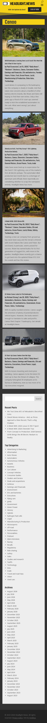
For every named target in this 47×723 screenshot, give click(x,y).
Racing (10, 542)
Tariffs (9, 562)
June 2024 (11, 666)
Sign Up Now (34, 9)
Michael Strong (12, 297)
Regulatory (11, 547)
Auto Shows (12, 455)
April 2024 (11, 672)
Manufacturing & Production (15, 78)
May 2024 (11, 669)
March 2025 (12, 640)
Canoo (23, 69)
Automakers (9, 300)
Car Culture (11, 469)
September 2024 (13, 658)
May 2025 (11, 635)
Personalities (12, 533)
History (10, 510)
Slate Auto (30, 78)
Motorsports (12, 524)
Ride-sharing (12, 550)
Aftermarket (12, 452)
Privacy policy (17, 718)
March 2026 (12, 606)
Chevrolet (21, 157)
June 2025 (11, 632)
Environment (12, 490)
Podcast (10, 536)
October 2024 (12, 655)
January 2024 (12, 681)
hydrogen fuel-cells (14, 516)
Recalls (10, 545)
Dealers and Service (15, 478)
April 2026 (11, 603)
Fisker (12, 75)
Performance (12, 530)
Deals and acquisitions (16, 481)
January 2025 (12, 646)
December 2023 (13, 684)
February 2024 (12, 678)
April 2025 (11, 637)
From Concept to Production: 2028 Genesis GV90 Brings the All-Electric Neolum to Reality (24, 434)
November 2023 (13, 687)
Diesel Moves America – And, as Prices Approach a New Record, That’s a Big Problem (22, 420)
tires (9, 568)
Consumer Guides (32, 69)
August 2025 (12, 626)
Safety (35, 230)
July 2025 (10, 629)
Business (16, 69)
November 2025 (13, 617)
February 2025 (12, 643)
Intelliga (32, 718)
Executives (16, 364)
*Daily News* (34, 66)
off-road (10, 527)
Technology (9, 81)
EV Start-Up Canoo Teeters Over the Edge (18, 355)
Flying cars (11, 498)
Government (31, 303)
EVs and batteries (29, 72)
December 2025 (13, 614)
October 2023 (12, 690)
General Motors (10, 163)
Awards (10, 464)
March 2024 (12, 675)
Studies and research (15, 559)
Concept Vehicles (14, 472)
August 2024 (12, 661)
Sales (12, 306)
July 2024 (10, 664)
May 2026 (11, 600)
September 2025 (13, 623)
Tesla (29, 163)
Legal (34, 364)
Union (9, 576)
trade (34, 163)
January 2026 (12, 611)
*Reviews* (9, 69)
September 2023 (13, 693)
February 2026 (12, 609)
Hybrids (10, 513)
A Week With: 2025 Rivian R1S (14, 221)
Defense (10, 484)
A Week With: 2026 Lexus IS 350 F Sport (23, 426)
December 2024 (13, 649)
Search (38, 399)
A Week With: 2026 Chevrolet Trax (20, 429)
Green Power (24, 75)
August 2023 (12, 695)
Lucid (32, 75)
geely (9, 501)
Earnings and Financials (13, 72)
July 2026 (10, 594)
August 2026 (12, 591)
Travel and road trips (15, 574)
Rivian (29, 230)
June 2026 (11, 597)
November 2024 (13, 652)
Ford (17, 75)
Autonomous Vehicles (15, 461)
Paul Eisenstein (12, 66)
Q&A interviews (13, 539)
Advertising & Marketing (16, 449)
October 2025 (12, 620)
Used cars (11, 579)
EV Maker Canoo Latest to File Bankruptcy (18, 294)
